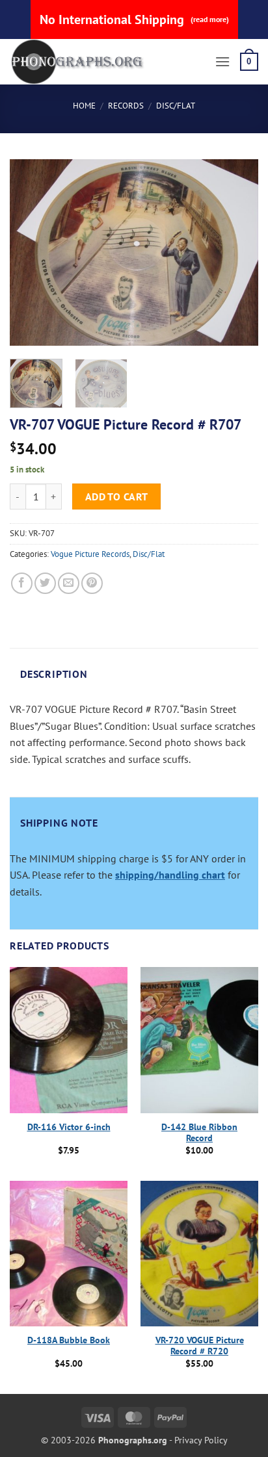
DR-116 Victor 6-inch (69, 1127)
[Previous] (31, 252)
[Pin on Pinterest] (92, 583)
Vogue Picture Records (90, 554)
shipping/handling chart (170, 874)
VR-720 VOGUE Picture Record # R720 (199, 1346)
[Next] (236, 252)
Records (126, 105)
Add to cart (116, 496)
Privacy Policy (201, 1440)
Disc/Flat (175, 105)
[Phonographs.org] (107, 61)
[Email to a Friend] (68, 583)
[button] (222, 61)
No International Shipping (134, 19)
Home (84, 105)
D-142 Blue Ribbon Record (199, 1133)
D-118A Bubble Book (68, 1340)
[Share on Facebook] (22, 583)
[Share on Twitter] (45, 583)
